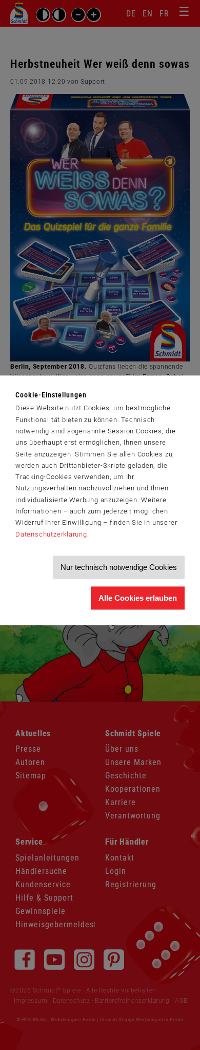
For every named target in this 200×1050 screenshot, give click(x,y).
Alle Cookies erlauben (137, 598)
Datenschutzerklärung (51, 534)
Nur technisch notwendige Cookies (119, 567)
